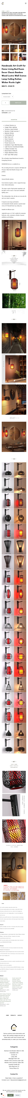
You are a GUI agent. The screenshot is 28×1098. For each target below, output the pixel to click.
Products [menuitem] (13, 1015)
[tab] (14, 119)
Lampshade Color (6, 93)
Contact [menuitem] (20, 1015)
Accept (10, 1095)
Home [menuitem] (7, 1015)
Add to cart (18, 102)
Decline (17, 1095)
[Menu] (25, 3)
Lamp (9, 112)
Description (14, 119)
